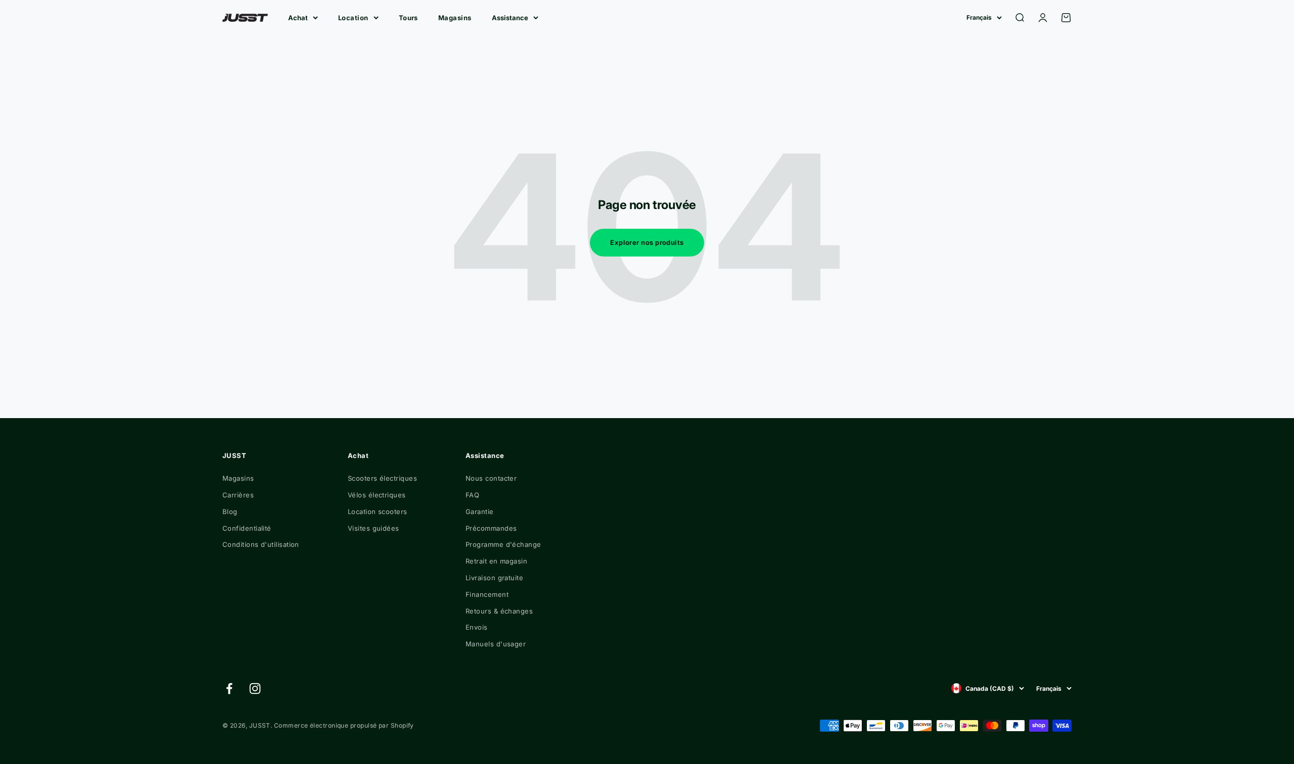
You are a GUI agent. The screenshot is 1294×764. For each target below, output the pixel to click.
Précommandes (491, 528)
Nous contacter (491, 478)
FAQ (472, 495)
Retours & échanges (499, 611)
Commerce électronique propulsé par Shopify (344, 725)
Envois (477, 627)
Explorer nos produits (647, 242)
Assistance (510, 18)
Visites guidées (373, 528)
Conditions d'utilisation (260, 544)
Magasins (455, 18)
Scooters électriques (382, 478)
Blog (230, 511)
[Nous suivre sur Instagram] (255, 688)
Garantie (480, 511)
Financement (487, 594)
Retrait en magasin (496, 561)
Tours (408, 18)
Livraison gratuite (494, 578)
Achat (298, 18)
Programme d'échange (503, 544)
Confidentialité (246, 528)
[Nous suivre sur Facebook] (229, 688)
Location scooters (377, 511)
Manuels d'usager (496, 644)
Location (353, 18)
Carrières (238, 495)
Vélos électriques (377, 495)
